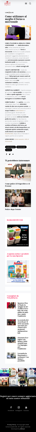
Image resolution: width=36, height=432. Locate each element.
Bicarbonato (21, 147)
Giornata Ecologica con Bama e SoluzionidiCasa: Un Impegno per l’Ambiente (23, 343)
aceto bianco (19, 110)
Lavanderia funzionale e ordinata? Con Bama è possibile (23, 357)
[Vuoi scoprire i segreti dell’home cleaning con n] (4, 372)
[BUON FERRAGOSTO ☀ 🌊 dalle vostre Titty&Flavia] (22, 381)
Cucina (8, 150)
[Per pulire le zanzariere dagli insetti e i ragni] (13, 381)
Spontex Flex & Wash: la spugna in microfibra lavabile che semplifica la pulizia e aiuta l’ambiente (23, 309)
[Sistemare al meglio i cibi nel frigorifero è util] (22, 372)
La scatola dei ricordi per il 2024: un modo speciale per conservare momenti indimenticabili (23, 326)
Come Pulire (9, 12)
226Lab (22, 429)
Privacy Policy (11, 424)
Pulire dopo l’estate (13, 209)
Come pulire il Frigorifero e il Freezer (17, 185)
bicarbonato (9, 133)
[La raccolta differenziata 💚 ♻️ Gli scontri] (4, 381)
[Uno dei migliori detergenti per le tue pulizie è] (13, 372)
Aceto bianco (10, 147)
